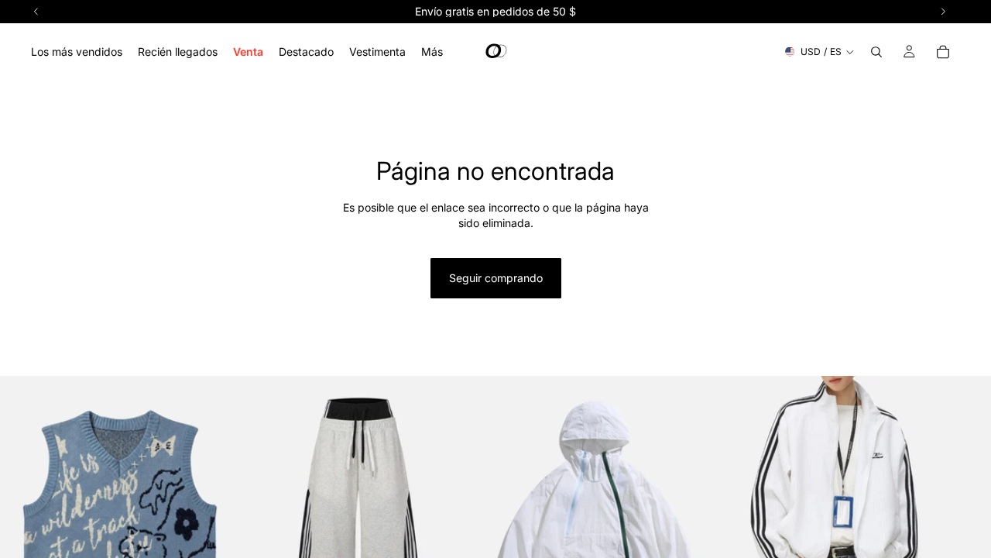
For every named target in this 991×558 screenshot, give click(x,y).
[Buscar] (876, 52)
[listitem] (432, 51)
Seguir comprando (496, 277)
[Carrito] (943, 52)
